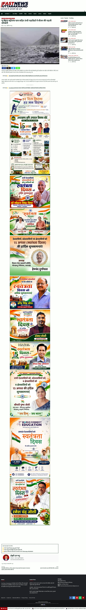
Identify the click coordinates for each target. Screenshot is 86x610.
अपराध (39, 14)
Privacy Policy (25, 598)
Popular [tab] (66, 18)
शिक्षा (25, 14)
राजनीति (20, 14)
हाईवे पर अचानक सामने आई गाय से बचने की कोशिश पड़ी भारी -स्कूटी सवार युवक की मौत (75, 24)
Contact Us (9, 598)
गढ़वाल (10, 18)
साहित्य (44, 14)
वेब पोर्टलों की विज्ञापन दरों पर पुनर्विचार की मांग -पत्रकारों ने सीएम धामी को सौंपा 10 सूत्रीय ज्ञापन (75, 59)
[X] (8, 68)
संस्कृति (49, 14)
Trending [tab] (71, 18)
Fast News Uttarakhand (44, 601)
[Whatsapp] (18, 68)
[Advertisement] (30, 534)
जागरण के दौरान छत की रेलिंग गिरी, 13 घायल (49, 567)
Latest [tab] (62, 18)
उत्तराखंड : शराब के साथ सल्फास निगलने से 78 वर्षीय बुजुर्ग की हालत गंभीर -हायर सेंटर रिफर (75, 33)
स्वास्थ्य (30, 14)
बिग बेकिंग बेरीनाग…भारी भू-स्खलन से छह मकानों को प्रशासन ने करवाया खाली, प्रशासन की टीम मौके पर (16, 568)
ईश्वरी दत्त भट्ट (9, 26)
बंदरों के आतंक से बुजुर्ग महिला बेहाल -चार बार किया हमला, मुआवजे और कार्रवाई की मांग (75, 41)
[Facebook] (4, 68)
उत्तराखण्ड (7, 14)
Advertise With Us (16, 598)
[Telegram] (13, 68)
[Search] (84, 11)
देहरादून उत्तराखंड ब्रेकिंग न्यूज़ (8, 563)
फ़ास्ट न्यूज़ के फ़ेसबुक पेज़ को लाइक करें (13, 550)
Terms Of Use (32, 598)
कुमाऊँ (7, 18)
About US (3, 598)
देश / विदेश (15, 14)
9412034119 (30, 551)
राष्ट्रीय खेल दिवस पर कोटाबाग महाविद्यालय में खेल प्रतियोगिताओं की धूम (75, 50)
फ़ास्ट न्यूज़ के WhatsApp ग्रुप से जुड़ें (11, 548)
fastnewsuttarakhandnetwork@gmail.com (70, 586)
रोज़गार (34, 14)
